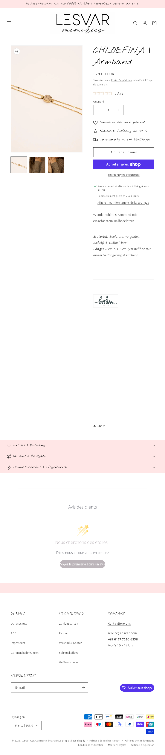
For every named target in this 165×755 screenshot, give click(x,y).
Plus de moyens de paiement (124, 174)
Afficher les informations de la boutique (123, 202)
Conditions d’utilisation (91, 744)
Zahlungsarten (68, 623)
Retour (63, 633)
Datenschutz (19, 623)
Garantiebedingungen (24, 653)
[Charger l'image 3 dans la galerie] (56, 165)
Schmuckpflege (68, 653)
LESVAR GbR (28, 740)
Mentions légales (117, 744)
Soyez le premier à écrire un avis (82, 564)
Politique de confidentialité (139, 740)
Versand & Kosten (70, 643)
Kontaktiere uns (119, 623)
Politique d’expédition (142, 744)
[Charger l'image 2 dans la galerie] (37, 165)
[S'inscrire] (83, 687)
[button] (9, 23)
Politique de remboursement (104, 740)
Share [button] (101, 426)
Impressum (18, 643)
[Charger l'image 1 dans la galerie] (19, 165)
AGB (14, 633)
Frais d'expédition (121, 80)
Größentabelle (68, 662)
